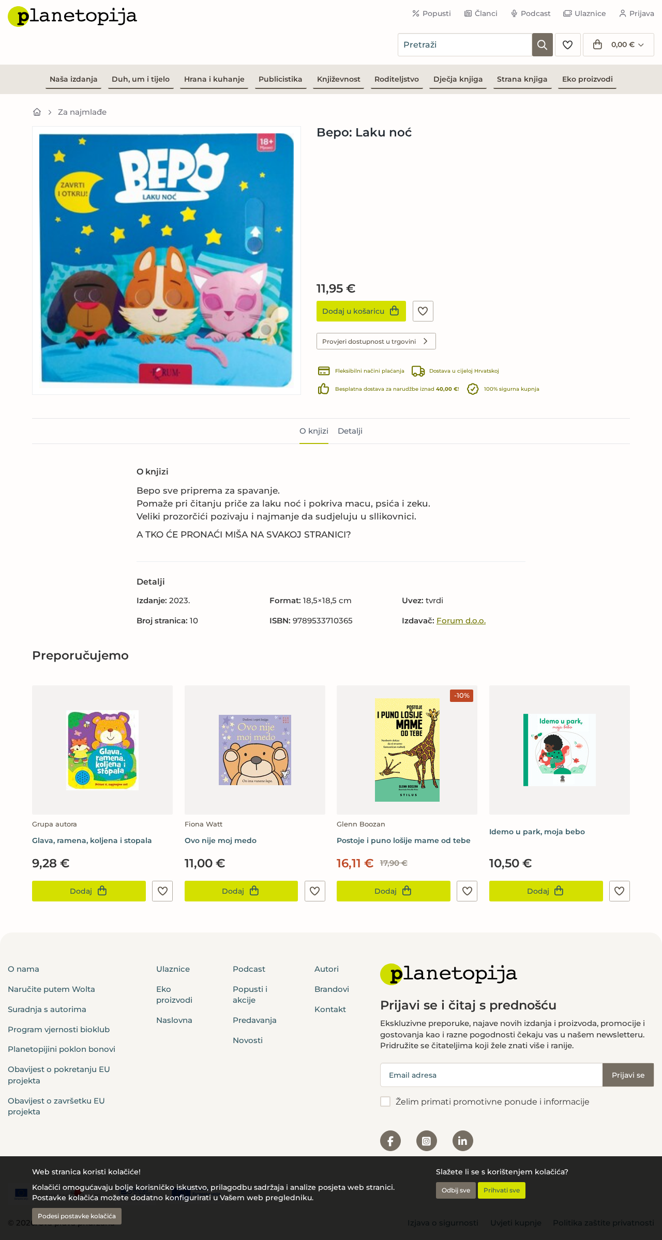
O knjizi (313, 431)
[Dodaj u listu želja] (423, 311)
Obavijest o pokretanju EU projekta (59, 1074)
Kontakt (330, 1009)
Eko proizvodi (587, 79)
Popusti (437, 13)
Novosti (248, 1040)
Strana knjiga (522, 79)
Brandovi (331, 989)
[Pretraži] (542, 44)
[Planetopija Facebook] (390, 1140)
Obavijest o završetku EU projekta (56, 1106)
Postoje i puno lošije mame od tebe (404, 840)
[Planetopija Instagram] (426, 1140)
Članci (486, 13)
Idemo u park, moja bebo (537, 831)
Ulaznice (590, 13)
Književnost (338, 79)
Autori (326, 969)
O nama (23, 969)
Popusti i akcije (250, 994)
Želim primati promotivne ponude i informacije (493, 1102)
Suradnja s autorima (47, 1009)
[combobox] (465, 44)
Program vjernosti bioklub (59, 1029)
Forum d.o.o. (461, 620)
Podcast (536, 13)
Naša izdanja (74, 79)
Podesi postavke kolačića (77, 1216)
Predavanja (255, 1020)
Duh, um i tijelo (141, 79)
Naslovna (174, 1020)
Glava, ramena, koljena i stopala (92, 840)
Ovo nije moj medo (221, 840)
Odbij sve (456, 1190)
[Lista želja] (568, 44)
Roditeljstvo (396, 79)
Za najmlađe (82, 112)
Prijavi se (628, 1075)
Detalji (350, 431)
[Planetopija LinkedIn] (463, 1140)
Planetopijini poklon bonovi (61, 1049)
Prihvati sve (502, 1190)
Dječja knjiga (458, 79)
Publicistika (281, 79)
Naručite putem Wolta (51, 989)
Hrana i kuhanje (214, 79)
